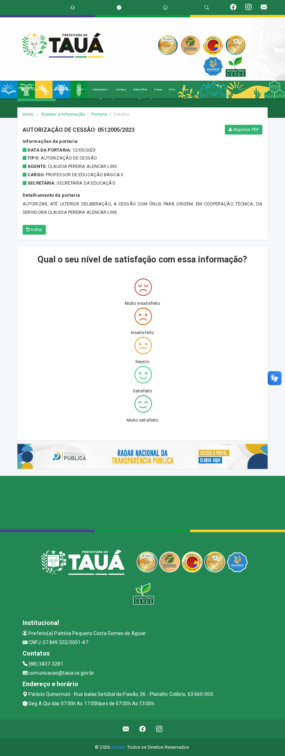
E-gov (185, 89)
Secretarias (62, 89)
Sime (172, 89)
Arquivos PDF (245, 129)
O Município (38, 89)
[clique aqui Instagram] (159, 729)
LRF (81, 89)
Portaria (99, 114)
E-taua (158, 89)
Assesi (118, 747)
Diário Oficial (140, 89)
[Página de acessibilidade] (165, 7)
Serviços (121, 89)
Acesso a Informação (63, 114)
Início (28, 114)
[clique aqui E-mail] (126, 729)
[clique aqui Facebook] (143, 729)
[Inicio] (22, 89)
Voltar (36, 229)
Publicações (99, 89)
